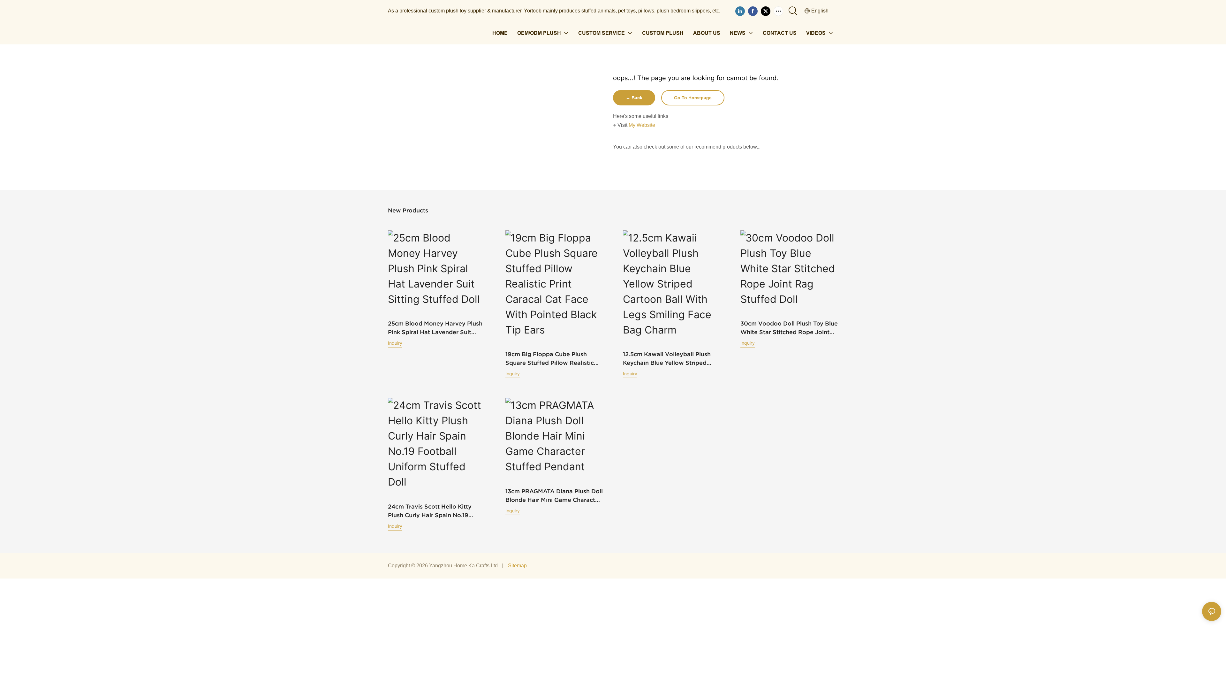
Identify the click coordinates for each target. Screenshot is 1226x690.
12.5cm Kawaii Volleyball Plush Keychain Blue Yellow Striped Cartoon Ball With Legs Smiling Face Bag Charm (667, 359)
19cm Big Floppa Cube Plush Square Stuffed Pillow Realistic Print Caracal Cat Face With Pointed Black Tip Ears (549, 359)
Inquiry (395, 343)
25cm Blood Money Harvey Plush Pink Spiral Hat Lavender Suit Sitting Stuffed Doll (435, 328)
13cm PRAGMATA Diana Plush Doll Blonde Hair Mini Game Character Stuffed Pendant (554, 496)
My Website (642, 125)
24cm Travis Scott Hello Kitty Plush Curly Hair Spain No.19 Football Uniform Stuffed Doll (430, 511)
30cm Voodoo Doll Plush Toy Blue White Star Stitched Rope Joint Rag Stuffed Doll (789, 328)
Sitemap (517, 565)
